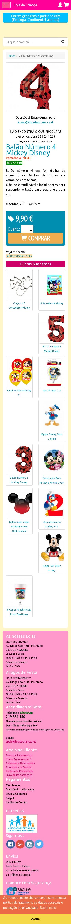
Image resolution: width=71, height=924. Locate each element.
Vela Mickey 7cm (52, 390)
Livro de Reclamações (19, 775)
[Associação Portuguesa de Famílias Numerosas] (21, 831)
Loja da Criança (25, 5)
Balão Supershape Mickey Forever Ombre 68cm (19, 526)
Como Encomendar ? (18, 759)
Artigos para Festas (19, 256)
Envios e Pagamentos (19, 755)
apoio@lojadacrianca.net (35, 122)
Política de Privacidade (19, 771)
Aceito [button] (35, 918)
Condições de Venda (18, 767)
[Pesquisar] (63, 41)
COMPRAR (38, 238)
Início (12, 55)
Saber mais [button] (48, 907)
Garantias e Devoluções (20, 763)
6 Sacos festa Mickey (51, 303)
